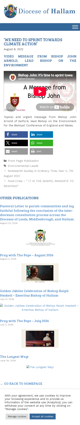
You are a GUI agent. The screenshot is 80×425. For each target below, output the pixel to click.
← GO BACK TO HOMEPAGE (21, 383)
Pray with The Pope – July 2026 (24, 320)
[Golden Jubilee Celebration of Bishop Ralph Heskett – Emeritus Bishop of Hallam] (40, 310)
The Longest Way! (14, 356)
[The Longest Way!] (40, 367)
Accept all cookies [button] (42, 416)
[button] (16, 134)
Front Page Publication (23, 161)
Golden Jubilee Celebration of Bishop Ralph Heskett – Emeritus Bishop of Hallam (34, 293)
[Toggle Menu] (75, 27)
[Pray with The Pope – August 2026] (40, 280)
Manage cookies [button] (17, 416)
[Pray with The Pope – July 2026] (40, 345)
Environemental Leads (23, 166)
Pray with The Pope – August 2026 (26, 255)
